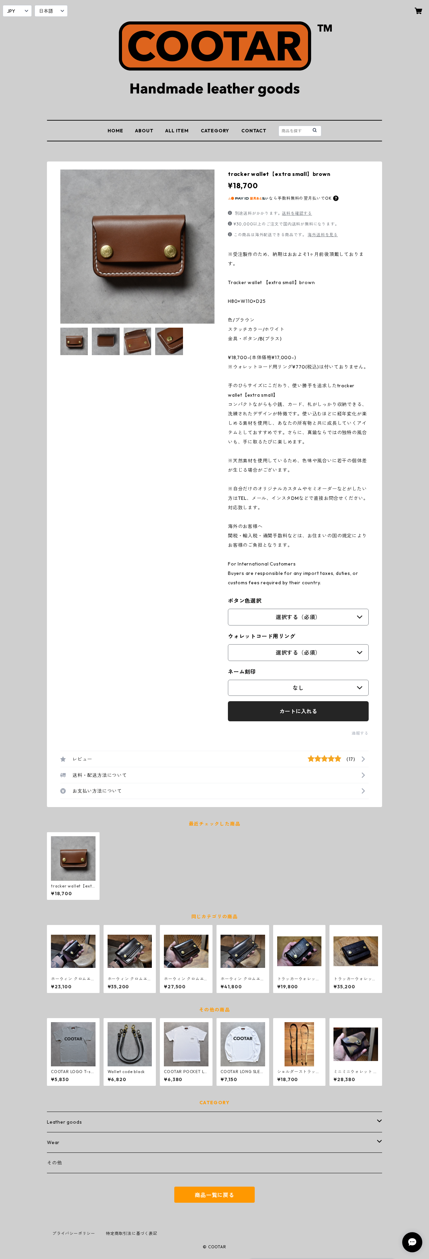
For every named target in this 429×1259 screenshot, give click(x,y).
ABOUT (144, 131)
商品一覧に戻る (214, 1195)
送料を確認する (297, 213)
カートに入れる (298, 711)
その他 (54, 1163)
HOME (115, 131)
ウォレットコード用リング (262, 636)
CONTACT (253, 131)
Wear (53, 1142)
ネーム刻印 (242, 671)
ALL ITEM (176, 131)
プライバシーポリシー (73, 1233)
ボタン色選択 (245, 600)
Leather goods (64, 1122)
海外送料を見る (323, 234)
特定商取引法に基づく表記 (132, 1233)
